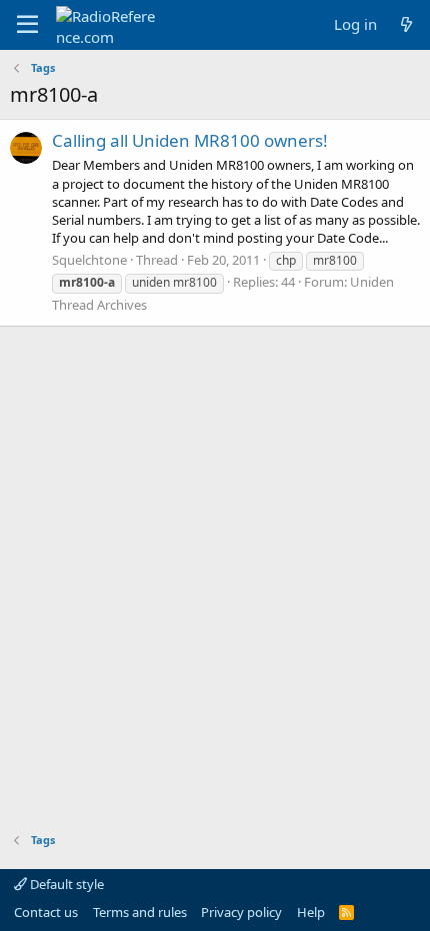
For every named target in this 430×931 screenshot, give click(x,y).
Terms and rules (140, 912)
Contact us (46, 912)
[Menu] (27, 25)
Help (311, 912)
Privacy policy (241, 912)
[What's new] (406, 24)
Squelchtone (89, 260)
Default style (65, 884)
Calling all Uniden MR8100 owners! (190, 140)
